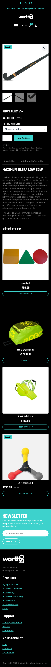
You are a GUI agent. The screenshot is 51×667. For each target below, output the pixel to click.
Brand (14, 148)
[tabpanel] (25, 194)
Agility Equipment (10, 584)
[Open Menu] (16, 26)
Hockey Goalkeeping (12, 596)
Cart (4, 644)
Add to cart (23, 138)
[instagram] (30, 2)
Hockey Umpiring (10, 604)
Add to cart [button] (24, 294)
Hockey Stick (30, 148)
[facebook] (20, 2)
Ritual (18, 150)
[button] (44, 47)
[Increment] (9, 138)
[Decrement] (4, 138)
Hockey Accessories (12, 588)
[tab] (9, 161)
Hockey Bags (8, 592)
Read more (24, 360)
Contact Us (7, 630)
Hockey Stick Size (11, 124)
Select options (24, 427)
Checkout (7, 648)
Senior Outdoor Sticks (30, 150)
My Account (8, 652)
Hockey (21, 148)
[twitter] (25, 2)
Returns (6, 626)
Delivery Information (12, 622)
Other (5, 608)
